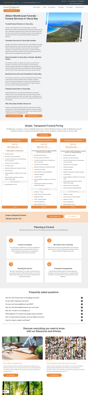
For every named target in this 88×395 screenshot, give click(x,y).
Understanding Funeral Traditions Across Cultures (61, 363)
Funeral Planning (6, 360)
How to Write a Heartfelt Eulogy (12, 363)
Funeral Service (50, 360)
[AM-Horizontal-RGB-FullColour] (11, 7)
